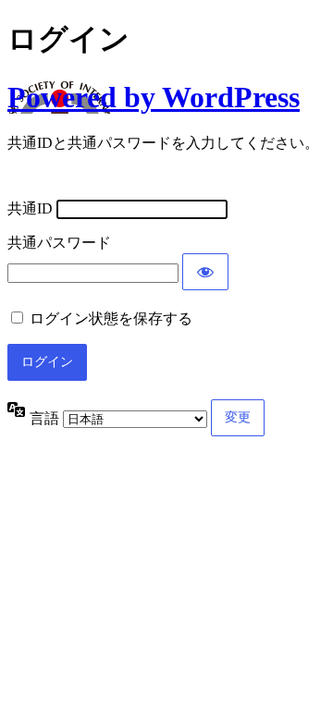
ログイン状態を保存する (111, 318)
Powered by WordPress (153, 97)
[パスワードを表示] (205, 271)
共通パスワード (59, 243)
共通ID (30, 208)
